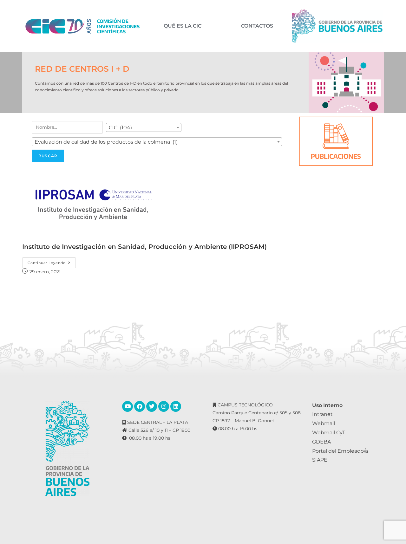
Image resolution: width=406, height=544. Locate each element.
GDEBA (321, 442)
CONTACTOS (257, 26)
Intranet (322, 414)
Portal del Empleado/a (340, 451)
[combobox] (143, 127)
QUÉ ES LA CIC (182, 26)
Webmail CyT (328, 433)
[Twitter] (151, 406)
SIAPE (319, 460)
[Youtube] (127, 406)
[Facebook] (139, 406)
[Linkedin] (175, 406)
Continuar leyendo (52, 261)
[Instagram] (163, 406)
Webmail (323, 423)
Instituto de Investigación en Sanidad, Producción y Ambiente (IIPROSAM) (144, 246)
